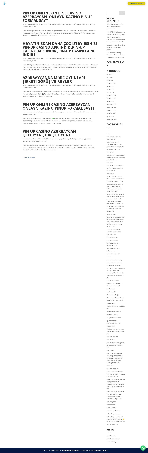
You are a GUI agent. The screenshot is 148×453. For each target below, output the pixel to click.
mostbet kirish (111, 303)
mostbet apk (111, 289)
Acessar (109, 433)
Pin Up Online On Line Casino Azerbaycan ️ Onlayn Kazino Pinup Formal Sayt (58, 17)
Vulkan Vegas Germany (114, 414)
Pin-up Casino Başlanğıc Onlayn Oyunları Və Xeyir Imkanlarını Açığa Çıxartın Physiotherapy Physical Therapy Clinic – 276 (115, 358)
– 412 (108, 131)
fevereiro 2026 (111, 83)
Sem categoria (111, 402)
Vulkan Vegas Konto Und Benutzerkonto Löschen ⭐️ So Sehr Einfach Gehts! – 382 (116, 419)
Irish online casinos (113, 280)
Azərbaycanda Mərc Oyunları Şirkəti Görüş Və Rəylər (54, 79)
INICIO (103, 3)
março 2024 (110, 92)
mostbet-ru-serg (112, 315)
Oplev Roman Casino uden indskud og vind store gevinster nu (115, 26)
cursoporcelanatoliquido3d (32, 24)
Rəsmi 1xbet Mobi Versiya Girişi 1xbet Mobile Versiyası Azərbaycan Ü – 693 (116, 374)
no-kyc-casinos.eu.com (114, 318)
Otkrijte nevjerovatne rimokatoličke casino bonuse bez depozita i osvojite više (116, 39)
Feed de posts (111, 436)
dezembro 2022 (111, 104)
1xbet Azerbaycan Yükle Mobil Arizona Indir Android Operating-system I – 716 (115, 179)
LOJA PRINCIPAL (112, 3)
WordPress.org (111, 442)
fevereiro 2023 (111, 98)
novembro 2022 (112, 107)
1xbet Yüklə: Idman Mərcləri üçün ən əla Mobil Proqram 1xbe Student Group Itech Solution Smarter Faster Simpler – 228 (115, 221)
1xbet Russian (111, 214)
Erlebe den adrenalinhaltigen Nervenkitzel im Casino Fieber (116, 47)
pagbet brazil (111, 326)
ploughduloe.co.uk (112, 369)
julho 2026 (110, 77)
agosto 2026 (111, 74)
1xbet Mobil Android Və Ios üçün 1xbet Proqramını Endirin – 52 (115, 208)
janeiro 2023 (111, 101)
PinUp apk (110, 366)
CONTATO (122, 3)
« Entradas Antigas (29, 157)
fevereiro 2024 (111, 95)
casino (109, 257)
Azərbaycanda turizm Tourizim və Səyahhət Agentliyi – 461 (114, 232)
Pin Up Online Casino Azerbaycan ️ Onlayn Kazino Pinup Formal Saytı (58, 106)
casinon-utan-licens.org (114, 260)
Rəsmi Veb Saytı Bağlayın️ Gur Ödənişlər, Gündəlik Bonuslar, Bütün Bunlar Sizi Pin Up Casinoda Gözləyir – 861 (116, 384)
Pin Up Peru (110, 350)
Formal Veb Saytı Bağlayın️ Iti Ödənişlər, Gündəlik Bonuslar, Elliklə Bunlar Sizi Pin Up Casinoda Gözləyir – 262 (116, 272)
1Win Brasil (110, 152)
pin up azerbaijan (112, 337)
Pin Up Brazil (111, 340)
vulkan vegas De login (114, 411)
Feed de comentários (113, 439)
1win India (110, 163)
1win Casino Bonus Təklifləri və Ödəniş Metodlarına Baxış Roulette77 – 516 (116, 157)
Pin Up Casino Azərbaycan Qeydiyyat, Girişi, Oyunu (49, 133)
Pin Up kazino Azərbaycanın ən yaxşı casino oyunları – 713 (115, 345)
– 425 (108, 134)
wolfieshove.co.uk (112, 424)
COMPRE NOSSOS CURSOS (136, 3)
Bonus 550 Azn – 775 (113, 254)
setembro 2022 (111, 113)
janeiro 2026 (111, 86)
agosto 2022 (111, 116)
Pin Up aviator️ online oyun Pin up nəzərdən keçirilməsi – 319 (116, 331)
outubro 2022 (111, 110)
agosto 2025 (111, 89)
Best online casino (112, 240)
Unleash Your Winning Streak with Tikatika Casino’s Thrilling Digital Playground (116, 55)
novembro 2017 (112, 119)
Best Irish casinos (112, 237)
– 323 (108, 128)
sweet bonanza (111, 408)
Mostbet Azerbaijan (113, 295)
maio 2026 (110, 80)
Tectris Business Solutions (99, 450)
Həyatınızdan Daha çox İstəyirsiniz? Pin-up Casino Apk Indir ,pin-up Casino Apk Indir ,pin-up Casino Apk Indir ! (60, 49)
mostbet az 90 (111, 292)
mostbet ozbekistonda (114, 312)
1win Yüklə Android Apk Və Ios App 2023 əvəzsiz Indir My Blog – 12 (115, 168)
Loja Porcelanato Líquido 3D (70, 450)
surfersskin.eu (111, 405)
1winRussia (110, 173)
